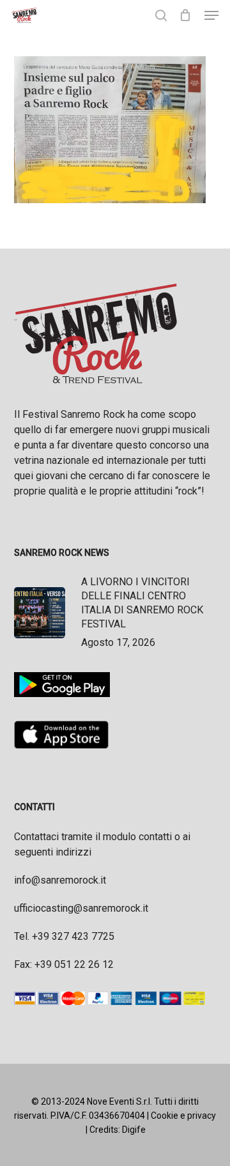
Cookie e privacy (183, 1115)
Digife (134, 1129)
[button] (211, 15)
